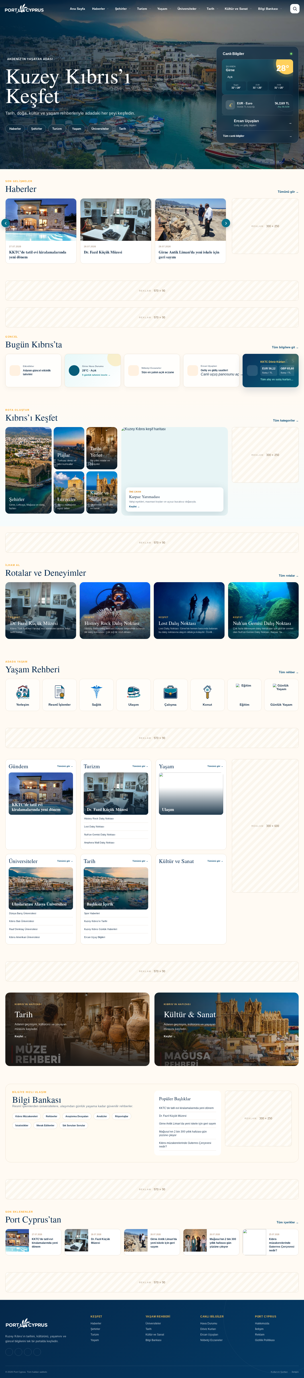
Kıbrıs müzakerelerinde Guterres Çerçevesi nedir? (185, 1144)
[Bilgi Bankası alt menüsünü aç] (281, 8)
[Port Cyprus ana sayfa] (24, 8)
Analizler (102, 1116)
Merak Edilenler (45, 1125)
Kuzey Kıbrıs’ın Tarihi (95, 921)
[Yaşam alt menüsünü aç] (170, 8)
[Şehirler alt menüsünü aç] (130, 8)
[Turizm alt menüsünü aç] (150, 8)
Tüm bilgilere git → (285, 347)
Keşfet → (134, 506)
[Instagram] (18, 1352)
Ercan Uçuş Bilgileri (94, 937)
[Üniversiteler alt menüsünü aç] (199, 8)
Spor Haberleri (92, 913)
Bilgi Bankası (268, 8)
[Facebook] (9, 1352)
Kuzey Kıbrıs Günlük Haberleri (100, 929)
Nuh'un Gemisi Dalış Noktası (99, 834)
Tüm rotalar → (289, 575)
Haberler (98, 8)
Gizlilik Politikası (265, 1340)
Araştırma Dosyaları (76, 1116)
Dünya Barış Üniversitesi (22, 913)
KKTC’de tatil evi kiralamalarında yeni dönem (186, 1108)
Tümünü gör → (288, 191)
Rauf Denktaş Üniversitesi (23, 929)
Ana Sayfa (77, 8)
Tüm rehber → (289, 672)
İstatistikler (21, 1125)
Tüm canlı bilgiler (257, 136)
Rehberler (51, 1116)
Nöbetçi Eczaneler (211, 1340)
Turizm (142, 8)
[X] (28, 1352)
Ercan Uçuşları (209, 1334)
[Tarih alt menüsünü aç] (217, 8)
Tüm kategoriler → (286, 420)
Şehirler (120, 8)
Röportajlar (121, 1116)
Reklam (259, 1334)
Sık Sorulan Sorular (74, 1125)
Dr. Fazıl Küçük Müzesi (172, 1115)
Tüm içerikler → (288, 1222)
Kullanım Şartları (279, 1372)
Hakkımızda (262, 1323)
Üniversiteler (187, 8)
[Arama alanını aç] (295, 8)
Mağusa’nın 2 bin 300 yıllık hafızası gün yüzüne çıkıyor (183, 1133)
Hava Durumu (208, 1323)
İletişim (259, 1329)
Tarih (210, 8)
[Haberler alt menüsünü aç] (107, 8)
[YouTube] (37, 1352)
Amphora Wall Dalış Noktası (99, 842)
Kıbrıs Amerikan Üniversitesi (24, 937)
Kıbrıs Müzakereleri (26, 1116)
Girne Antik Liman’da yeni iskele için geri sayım (187, 1123)
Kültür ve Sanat (236, 8)
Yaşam (162, 8)
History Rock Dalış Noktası (99, 818)
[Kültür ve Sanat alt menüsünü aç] (251, 8)
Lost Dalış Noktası (94, 826)
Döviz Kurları (208, 1329)
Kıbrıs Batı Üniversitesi (21, 921)
